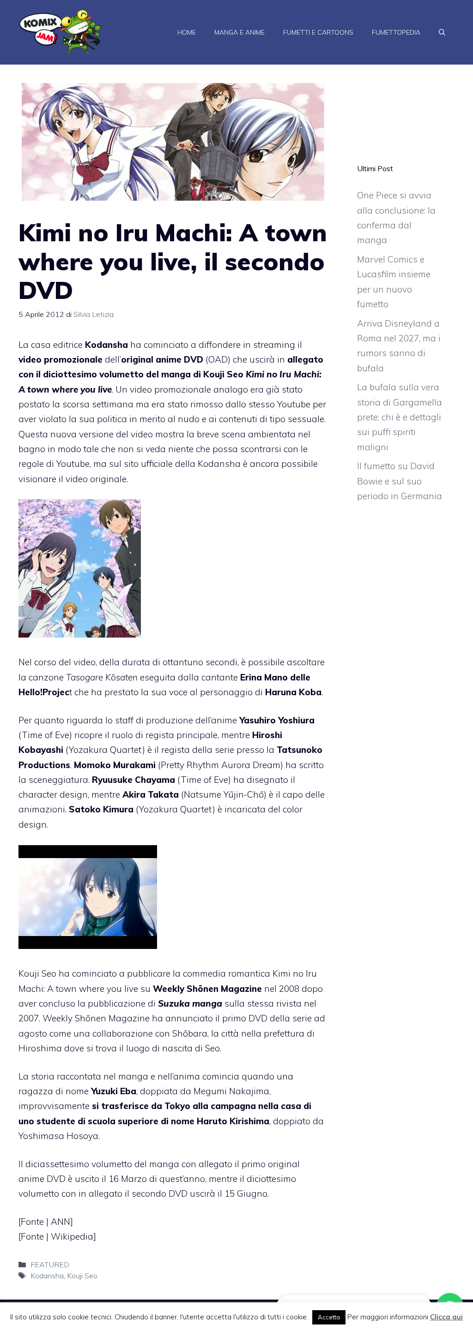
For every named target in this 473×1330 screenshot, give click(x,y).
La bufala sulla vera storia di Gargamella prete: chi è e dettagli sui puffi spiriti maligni (399, 417)
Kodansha (47, 1275)
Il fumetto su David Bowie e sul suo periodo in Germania (399, 480)
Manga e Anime (239, 32)
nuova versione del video (101, 434)
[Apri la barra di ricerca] (442, 32)
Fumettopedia (396, 32)
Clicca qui (446, 1316)
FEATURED (49, 1264)
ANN (60, 1221)
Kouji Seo (82, 1275)
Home (186, 32)
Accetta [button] (329, 1317)
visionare (37, 478)
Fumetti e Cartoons (318, 32)
